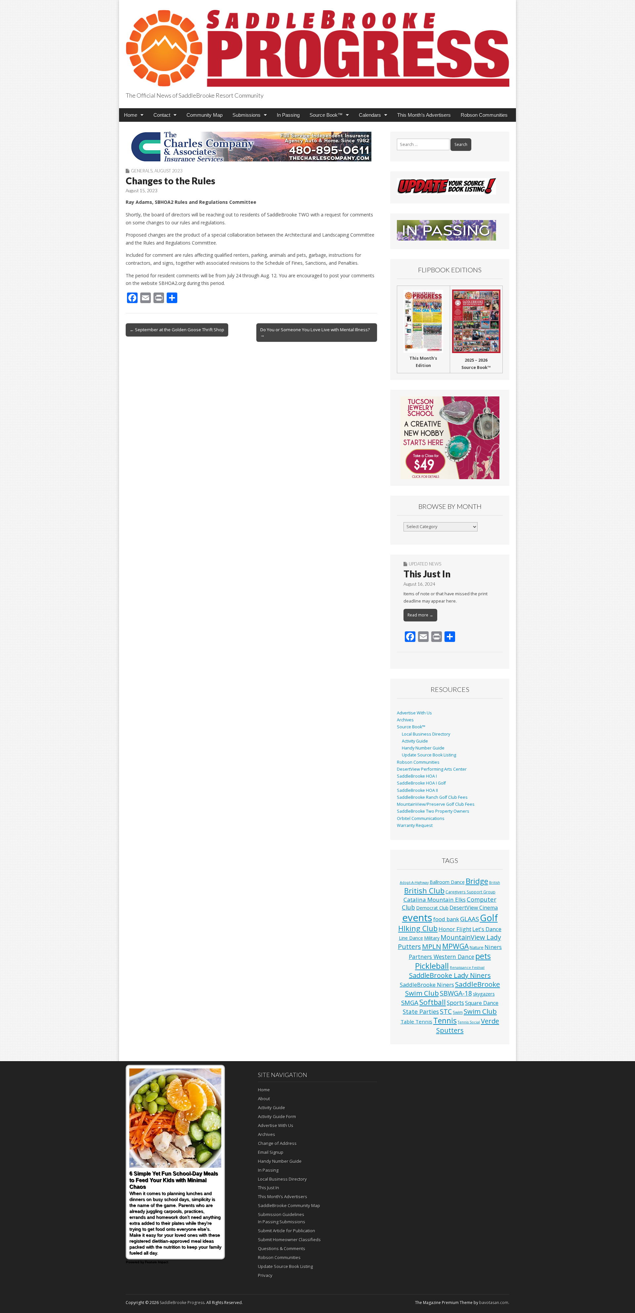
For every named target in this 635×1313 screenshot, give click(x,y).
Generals (141, 170)
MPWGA (455, 946)
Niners (493, 947)
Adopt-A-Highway (414, 882)
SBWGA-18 (456, 993)
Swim (458, 1012)
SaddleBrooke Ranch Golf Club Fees (432, 797)
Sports (455, 1003)
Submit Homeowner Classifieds (289, 1240)
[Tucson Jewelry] (450, 437)
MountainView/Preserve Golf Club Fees (436, 804)
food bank (446, 919)
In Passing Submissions (281, 1222)
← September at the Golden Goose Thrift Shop (177, 330)
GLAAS (469, 919)
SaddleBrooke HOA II (417, 790)
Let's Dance (486, 929)
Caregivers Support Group (470, 891)
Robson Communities (484, 115)
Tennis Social (469, 1022)
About (264, 1099)
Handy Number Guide (423, 748)
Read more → (420, 615)
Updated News (425, 563)
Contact (161, 115)
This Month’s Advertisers (424, 115)
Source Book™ (326, 115)
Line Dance (411, 937)
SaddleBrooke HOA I (417, 776)
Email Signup (270, 1152)
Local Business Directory (426, 734)
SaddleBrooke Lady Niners (450, 975)
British (494, 882)
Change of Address (277, 1143)
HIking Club (418, 928)
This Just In (426, 573)
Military (432, 938)
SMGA (409, 1002)
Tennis (445, 1021)
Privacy (265, 1275)
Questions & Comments (281, 1248)
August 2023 (168, 170)
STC (446, 1011)
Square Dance (481, 1003)
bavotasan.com (493, 1302)
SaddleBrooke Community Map (289, 1205)
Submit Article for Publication (286, 1231)
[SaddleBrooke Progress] (317, 44)
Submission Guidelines (281, 1214)
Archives (405, 720)
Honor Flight (455, 929)
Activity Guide (415, 741)
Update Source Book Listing (429, 755)
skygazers (484, 994)
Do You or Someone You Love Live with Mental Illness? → (315, 332)
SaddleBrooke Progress (182, 1302)
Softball (432, 1002)
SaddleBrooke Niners (427, 984)
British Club (424, 890)
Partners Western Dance (441, 957)
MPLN (431, 946)
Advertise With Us (414, 713)
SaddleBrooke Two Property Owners (433, 811)
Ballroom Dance (447, 882)
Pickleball (432, 966)
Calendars (370, 115)
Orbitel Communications (420, 818)
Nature (477, 947)
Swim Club (480, 1011)
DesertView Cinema (473, 907)
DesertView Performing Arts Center (432, 769)
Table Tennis (416, 1021)
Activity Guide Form (277, 1116)
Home (130, 115)
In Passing (288, 115)
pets (483, 956)
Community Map (205, 115)
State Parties (421, 1012)
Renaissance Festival (467, 967)
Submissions (247, 115)
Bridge (477, 881)
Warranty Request (415, 825)
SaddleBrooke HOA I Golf (421, 783)
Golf (489, 918)
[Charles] (251, 146)
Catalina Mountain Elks (434, 899)
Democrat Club (432, 908)
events (417, 917)
